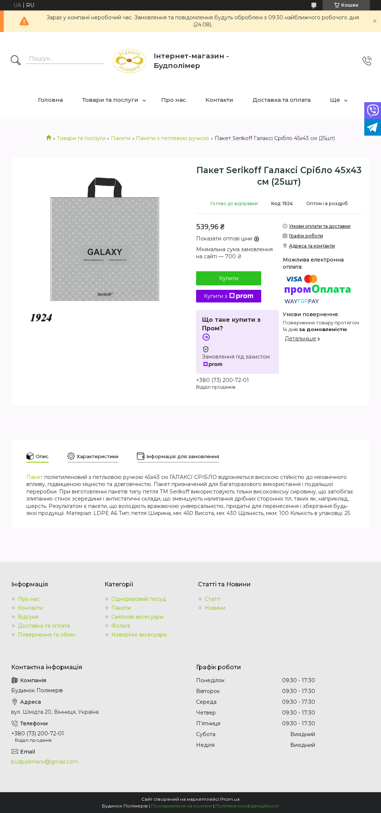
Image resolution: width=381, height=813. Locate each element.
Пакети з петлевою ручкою (172, 138)
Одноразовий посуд (138, 599)
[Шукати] (15, 61)
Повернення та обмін (47, 634)
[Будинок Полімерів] (129, 61)
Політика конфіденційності (247, 806)
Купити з (215, 296)
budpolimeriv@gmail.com (44, 761)
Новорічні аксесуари (139, 634)
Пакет (34, 477)
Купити (228, 278)
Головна (50, 99)
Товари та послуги (110, 99)
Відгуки (28, 616)
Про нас (173, 99)
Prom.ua (230, 799)
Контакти (219, 99)
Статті (212, 599)
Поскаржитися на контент (181, 806)
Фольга (120, 625)
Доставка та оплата (282, 99)
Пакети (121, 138)
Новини (215, 608)
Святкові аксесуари (137, 616)
